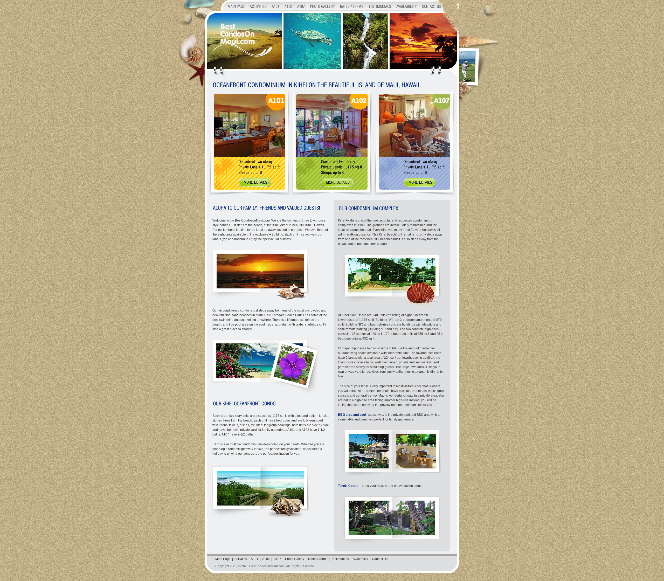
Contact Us (380, 559)
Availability (360, 559)
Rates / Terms (317, 559)
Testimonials (340, 559)
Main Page (223, 559)
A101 (254, 559)
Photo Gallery (294, 559)
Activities (240, 559)
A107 (277, 559)
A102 (266, 559)
